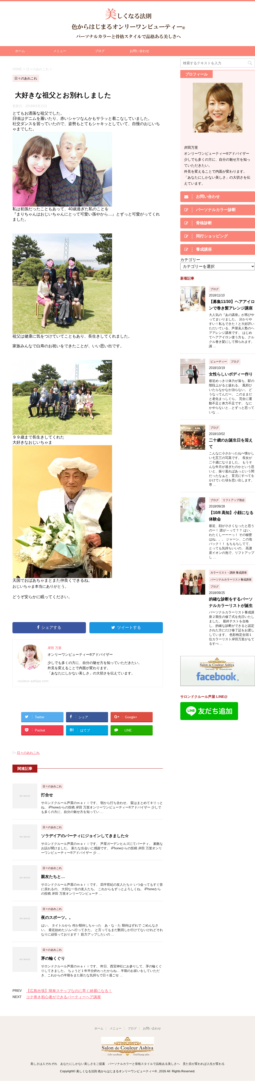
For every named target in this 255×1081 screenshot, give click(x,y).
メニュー (59, 51)
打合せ (47, 795)
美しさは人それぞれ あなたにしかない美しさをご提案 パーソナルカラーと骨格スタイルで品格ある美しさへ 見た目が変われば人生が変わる (127, 1064)
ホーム (20, 51)
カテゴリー (190, 260)
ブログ (100, 51)
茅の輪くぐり (53, 958)
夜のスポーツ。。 (57, 917)
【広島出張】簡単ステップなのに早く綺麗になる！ (69, 991)
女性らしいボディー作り (231, 374)
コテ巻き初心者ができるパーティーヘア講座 (63, 997)
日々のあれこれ (28, 753)
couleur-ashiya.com (33, 681)
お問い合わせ (139, 51)
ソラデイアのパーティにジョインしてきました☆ (85, 836)
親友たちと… (53, 876)
